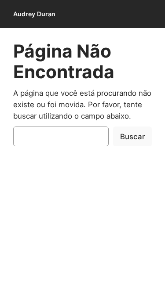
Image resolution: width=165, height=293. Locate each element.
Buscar (132, 136)
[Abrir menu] (146, 14)
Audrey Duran (34, 14)
